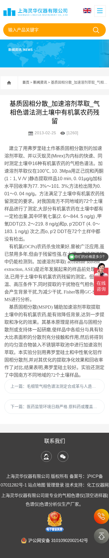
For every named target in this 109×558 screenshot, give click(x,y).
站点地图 (36, 484)
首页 (25, 83)
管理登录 (55, 484)
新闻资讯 (40, 83)
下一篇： (56, 406)
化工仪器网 (98, 484)
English (88, 10)
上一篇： (57, 386)
